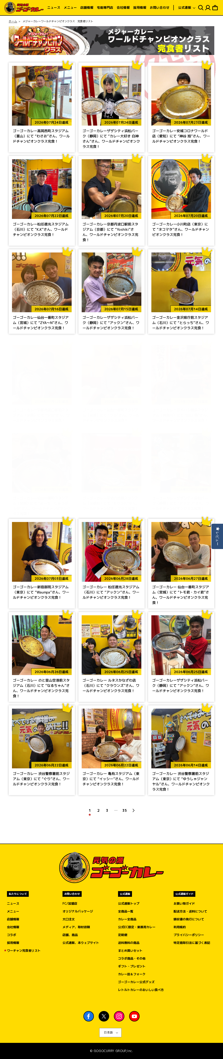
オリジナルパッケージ (78, 911)
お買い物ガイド (184, 903)
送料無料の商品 (128, 943)
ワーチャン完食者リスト (24, 950)
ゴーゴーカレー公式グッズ (136, 982)
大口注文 (69, 919)
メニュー (13, 911)
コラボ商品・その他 (131, 958)
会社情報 (13, 927)
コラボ (11, 935)
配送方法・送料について (190, 911)
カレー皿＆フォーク (131, 974)
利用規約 (180, 927)
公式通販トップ (128, 903)
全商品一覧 (125, 911)
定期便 (122, 935)
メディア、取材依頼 (76, 927)
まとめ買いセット (130, 950)
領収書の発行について (189, 919)
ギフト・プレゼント (131, 966)
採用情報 (13, 943)
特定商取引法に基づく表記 (192, 943)
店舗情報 (13, 919)
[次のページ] (133, 810)
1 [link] (90, 810)
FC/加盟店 (70, 903)
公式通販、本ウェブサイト (81, 943)
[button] (186, 8)
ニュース (13, 903)
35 (124, 810)
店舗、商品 (70, 935)
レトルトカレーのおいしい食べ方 (141, 990)
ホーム (13, 21)
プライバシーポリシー (189, 935)
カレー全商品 (127, 919)
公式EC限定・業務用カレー (136, 927)
